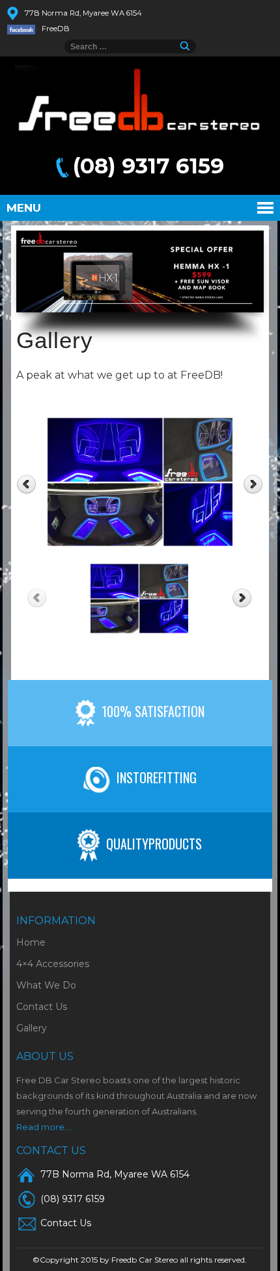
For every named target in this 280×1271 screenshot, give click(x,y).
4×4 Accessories (52, 964)
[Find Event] (188, 46)
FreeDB (56, 28)
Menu (24, 207)
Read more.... (44, 1127)
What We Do (46, 985)
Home (31, 942)
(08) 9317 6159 (148, 166)
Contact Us (41, 1007)
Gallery (31, 1028)
